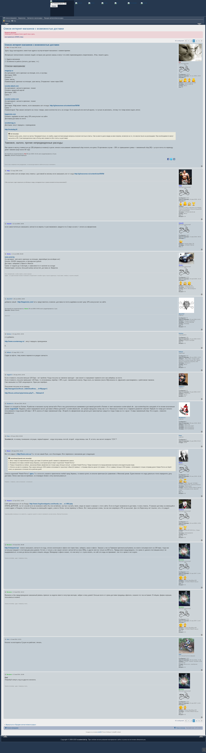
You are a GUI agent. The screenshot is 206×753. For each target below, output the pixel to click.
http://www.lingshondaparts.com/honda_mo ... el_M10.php (51, 504)
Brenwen (181, 559)
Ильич (181, 462)
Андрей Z (181, 386)
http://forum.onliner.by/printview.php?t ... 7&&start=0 (24, 393)
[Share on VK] (174, 159)
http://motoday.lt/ (11, 129)
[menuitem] (13, 21)
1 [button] (188, 41)
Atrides (181, 265)
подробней (14, 409)
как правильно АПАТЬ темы (14, 37)
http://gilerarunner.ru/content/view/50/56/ (65, 105)
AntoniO (181, 223)
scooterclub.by (82, 739)
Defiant (181, 351)
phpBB (99, 732)
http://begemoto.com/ (25, 302)
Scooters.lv (182, 417)
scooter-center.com (12, 99)
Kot (180, 62)
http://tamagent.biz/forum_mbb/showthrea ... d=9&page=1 (26, 389)
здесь (32, 474)
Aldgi (180, 185)
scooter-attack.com (12, 86)
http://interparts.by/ (12, 548)
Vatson (26, 308)
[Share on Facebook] (168, 159)
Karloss (181, 333)
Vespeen (181, 509)
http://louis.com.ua (24, 454)
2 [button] (191, 41)
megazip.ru (9, 71)
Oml (180, 654)
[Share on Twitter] (171, 159)
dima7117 (181, 314)
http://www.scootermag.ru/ (14, 341)
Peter (180, 435)
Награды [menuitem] (7, 21)
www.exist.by (10, 257)
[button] (186, 40)
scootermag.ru (10, 123)
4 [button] (196, 41)
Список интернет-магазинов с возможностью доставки (34, 28)
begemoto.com (10, 114)
